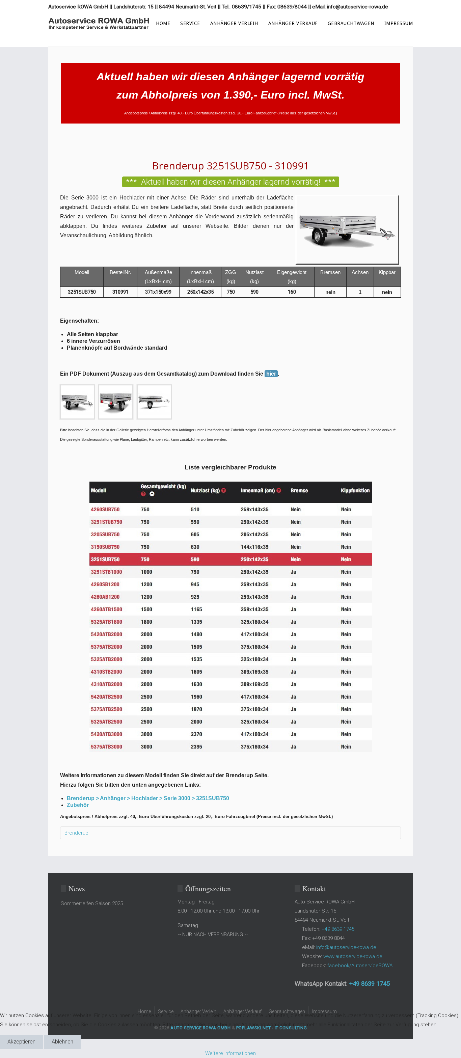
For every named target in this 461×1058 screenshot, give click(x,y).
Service (190, 23)
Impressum (398, 23)
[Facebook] (405, 6)
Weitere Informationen (230, 1053)
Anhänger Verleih (234, 23)
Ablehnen (62, 1041)
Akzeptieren (21, 1041)
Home (163, 23)
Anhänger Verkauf (293, 23)
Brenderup (76, 833)
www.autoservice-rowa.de (352, 956)
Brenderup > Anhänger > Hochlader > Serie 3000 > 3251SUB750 (148, 798)
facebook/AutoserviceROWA (359, 965)
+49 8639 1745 (369, 983)
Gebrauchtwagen (351, 23)
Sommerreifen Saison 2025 (92, 903)
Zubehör (78, 805)
